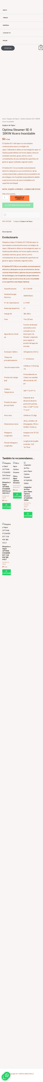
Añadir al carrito (20, 198)
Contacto (7, 33)
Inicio (5, 10)
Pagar (5, 40)
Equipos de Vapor (13, 119)
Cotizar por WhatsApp (19, 205)
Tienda (5, 17)
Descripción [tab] (7, 232)
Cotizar (6, 507)
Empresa (6, 25)
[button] (7, 48)
